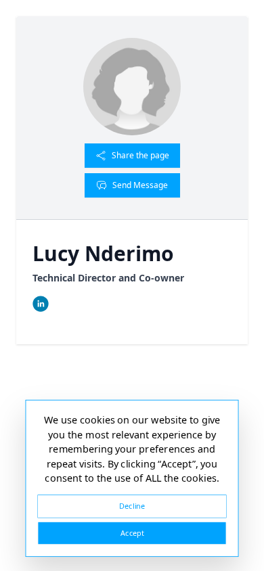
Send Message (140, 185)
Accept (132, 533)
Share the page (140, 155)
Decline (132, 506)
